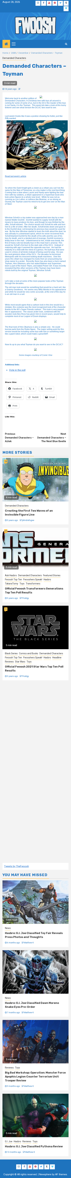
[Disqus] (35, 728)
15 (6, 461)
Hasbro (47, 579)
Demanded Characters (14, 58)
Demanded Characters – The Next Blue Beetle (51, 437)
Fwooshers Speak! (32, 579)
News (8, 928)
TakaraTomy (11, 583)
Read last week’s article (15, 176)
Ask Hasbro (11, 575)
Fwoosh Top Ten (13, 579)
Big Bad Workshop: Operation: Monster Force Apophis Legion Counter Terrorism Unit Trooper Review (35, 1076)
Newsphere (45, 1174)
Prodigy (25, 598)
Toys (21, 583)
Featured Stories (51, 575)
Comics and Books (28, 653)
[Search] (66, 44)
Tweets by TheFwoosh (16, 866)
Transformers (33, 583)
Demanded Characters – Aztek (19, 437)
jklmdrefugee (28, 520)
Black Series (11, 653)
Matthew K (29, 943)
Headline (56, 657)
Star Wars (20, 661)
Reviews (9, 661)
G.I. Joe (8, 1141)
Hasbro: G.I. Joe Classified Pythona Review (34, 1146)
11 (6, 531)
